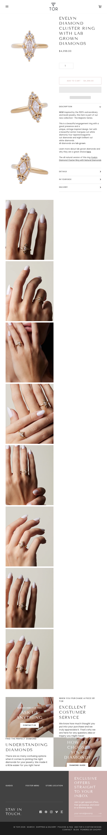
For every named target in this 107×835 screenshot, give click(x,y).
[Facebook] (40, 812)
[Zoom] (10, 70)
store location (54, 785)
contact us (29, 725)
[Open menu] (10, 6)
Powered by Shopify (90, 829)
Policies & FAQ (65, 827)
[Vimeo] (56, 812)
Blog (76, 829)
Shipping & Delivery (46, 827)
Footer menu (32, 785)
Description (65, 106)
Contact (67, 829)
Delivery (63, 187)
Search (31, 827)
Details (63, 171)
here (89, 152)
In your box (65, 179)
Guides (9, 785)
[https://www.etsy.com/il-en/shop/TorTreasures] (62, 812)
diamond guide (78, 765)
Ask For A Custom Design (87, 827)
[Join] (97, 813)
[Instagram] (51, 812)
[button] (80, 90)
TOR (18, 827)
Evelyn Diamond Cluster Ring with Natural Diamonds (80, 159)
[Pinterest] (46, 812)
